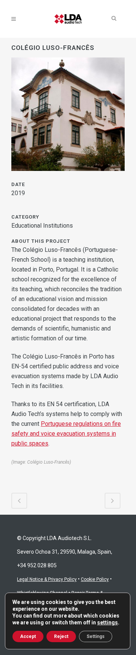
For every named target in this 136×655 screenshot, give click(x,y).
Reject (61, 636)
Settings (96, 636)
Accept (28, 636)
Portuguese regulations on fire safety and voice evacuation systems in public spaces (66, 433)
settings (107, 622)
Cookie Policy (95, 579)
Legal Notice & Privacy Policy (47, 579)
